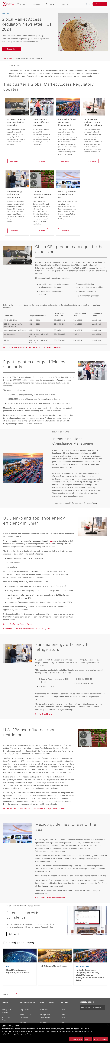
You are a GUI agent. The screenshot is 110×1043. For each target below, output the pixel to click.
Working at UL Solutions (6, 1011)
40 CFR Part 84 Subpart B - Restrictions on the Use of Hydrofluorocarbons (34, 808)
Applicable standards (59, 314)
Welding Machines (10, 320)
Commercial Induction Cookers (15, 330)
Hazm (51, 541)
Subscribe (11, 49)
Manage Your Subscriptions (45, 1016)
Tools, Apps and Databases (25, 1016)
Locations (43, 1022)
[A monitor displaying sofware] (87, 920)
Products (9, 316)
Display (6, 340)
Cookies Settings (76, 1039)
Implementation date (80, 314)
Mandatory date (97, 314)
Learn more (15, 161)
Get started (14, 934)
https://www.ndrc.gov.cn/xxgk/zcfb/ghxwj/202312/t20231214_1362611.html (33, 347)
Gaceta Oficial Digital (44, 714)
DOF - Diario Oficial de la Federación (50, 898)
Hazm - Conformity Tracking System (18, 624)
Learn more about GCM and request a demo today (76, 503)
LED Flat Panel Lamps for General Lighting (13, 325)
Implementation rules (38, 316)
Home (4, 58)
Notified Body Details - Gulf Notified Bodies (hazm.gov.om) (27, 628)
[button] (23, 4)
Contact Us (44, 1010)
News (10, 58)
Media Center (63, 1016)
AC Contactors (9, 334)
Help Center (24, 1010)
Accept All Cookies (100, 1039)
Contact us (100, 4)
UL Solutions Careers (6, 1018)
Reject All (88, 1039)
